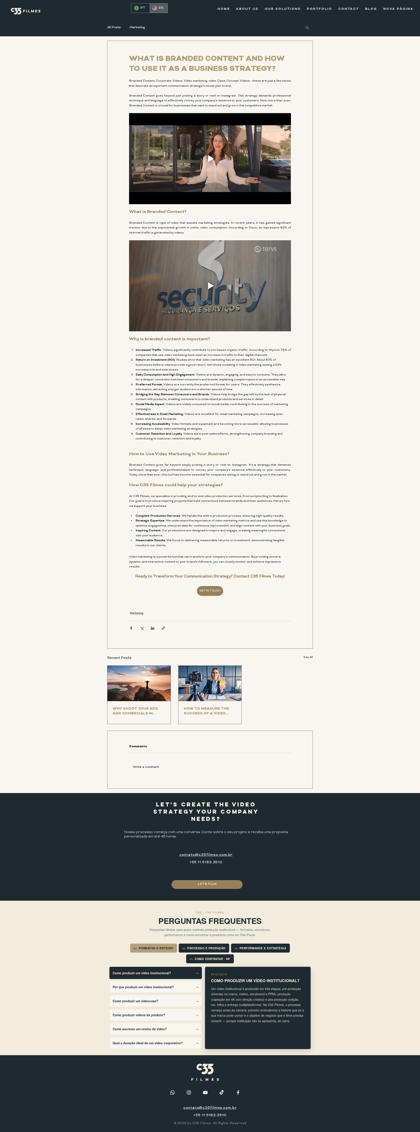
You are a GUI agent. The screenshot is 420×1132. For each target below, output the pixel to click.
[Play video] (210, 158)
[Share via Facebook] (131, 628)
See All (308, 657)
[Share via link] (163, 628)
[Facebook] (238, 1092)
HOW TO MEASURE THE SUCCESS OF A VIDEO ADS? (206, 711)
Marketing (137, 27)
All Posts (114, 27)
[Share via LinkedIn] (152, 628)
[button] (307, 27)
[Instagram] (189, 1092)
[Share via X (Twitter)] (142, 628)
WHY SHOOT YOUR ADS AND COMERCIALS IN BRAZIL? (135, 711)
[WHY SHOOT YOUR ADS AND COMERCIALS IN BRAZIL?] (139, 683)
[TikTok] (221, 1092)
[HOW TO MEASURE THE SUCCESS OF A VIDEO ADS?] (210, 683)
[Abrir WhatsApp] (409, 1121)
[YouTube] (205, 1092)
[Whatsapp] (172, 1092)
